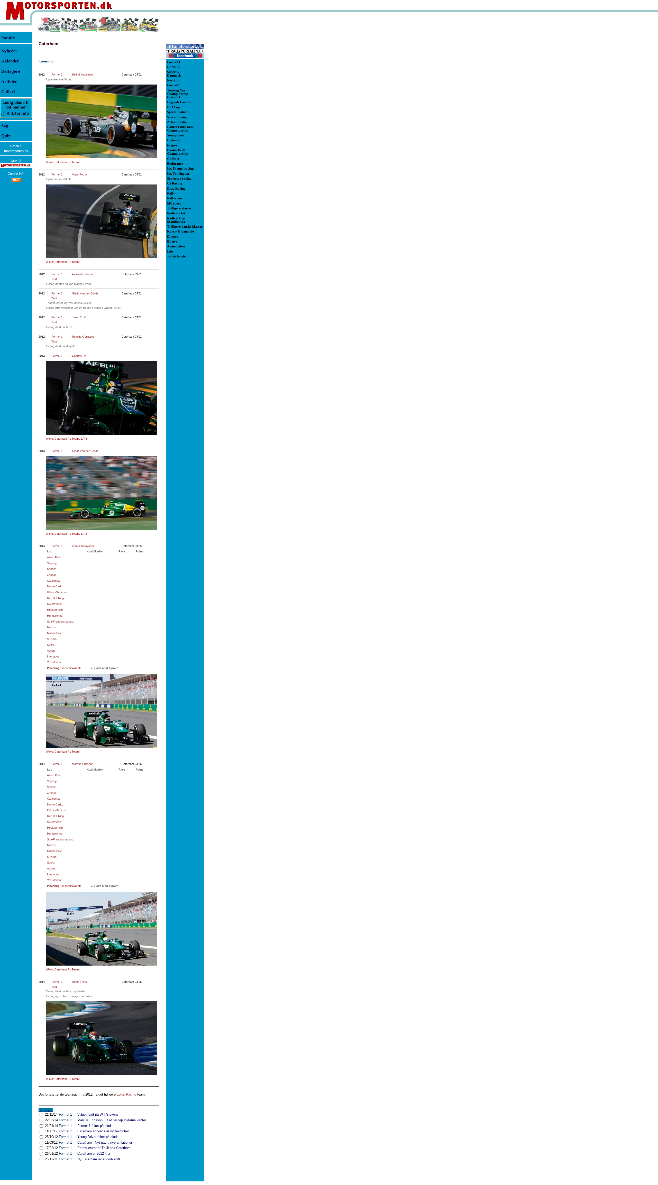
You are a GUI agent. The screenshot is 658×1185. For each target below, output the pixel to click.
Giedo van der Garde (85, 293)
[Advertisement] (231, 93)
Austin (51, 650)
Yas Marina (54, 662)
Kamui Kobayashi (83, 546)
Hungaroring (54, 615)
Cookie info (16, 174)
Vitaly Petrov (80, 174)
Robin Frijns (79, 981)
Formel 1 (56, 74)
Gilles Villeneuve (57, 592)
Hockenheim (55, 609)
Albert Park (54, 557)
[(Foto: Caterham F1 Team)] (101, 121)
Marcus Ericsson (82, 763)
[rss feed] (16, 181)
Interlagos (53, 656)
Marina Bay (54, 633)
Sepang (52, 563)
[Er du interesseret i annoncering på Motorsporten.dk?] (16, 117)
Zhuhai (51, 574)
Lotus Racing (126, 1094)
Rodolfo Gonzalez (83, 336)
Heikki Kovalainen (83, 74)
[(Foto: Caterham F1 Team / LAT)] (101, 398)
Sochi (50, 644)
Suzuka (52, 639)
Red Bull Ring (55, 598)
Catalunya (53, 580)
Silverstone (54, 603)
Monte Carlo (54, 586)
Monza (51, 627)
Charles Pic (79, 355)
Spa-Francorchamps (60, 621)
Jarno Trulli (79, 317)
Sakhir (51, 568)
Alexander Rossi (82, 274)
